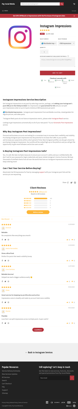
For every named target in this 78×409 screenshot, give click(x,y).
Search (4, 380)
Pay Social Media (8, 4)
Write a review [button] (38, 212)
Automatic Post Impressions (63, 123)
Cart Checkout (7, 384)
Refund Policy (14, 402)
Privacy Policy (5, 402)
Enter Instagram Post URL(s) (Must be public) (53, 56)
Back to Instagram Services (40, 352)
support (42, 172)
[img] (6, 225)
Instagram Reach (57, 118)
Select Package (62, 39)
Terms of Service (22, 402)
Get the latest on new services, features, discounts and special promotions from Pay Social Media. (56, 372)
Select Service (44, 39)
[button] (45, 30)
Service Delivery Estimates (11, 371)
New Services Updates (9, 374)
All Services (6, 377)
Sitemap (5, 393)
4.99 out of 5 (43, 192)
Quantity (42, 47)
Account (74, 11)
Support (5, 390)
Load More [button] (38, 330)
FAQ (3, 387)
